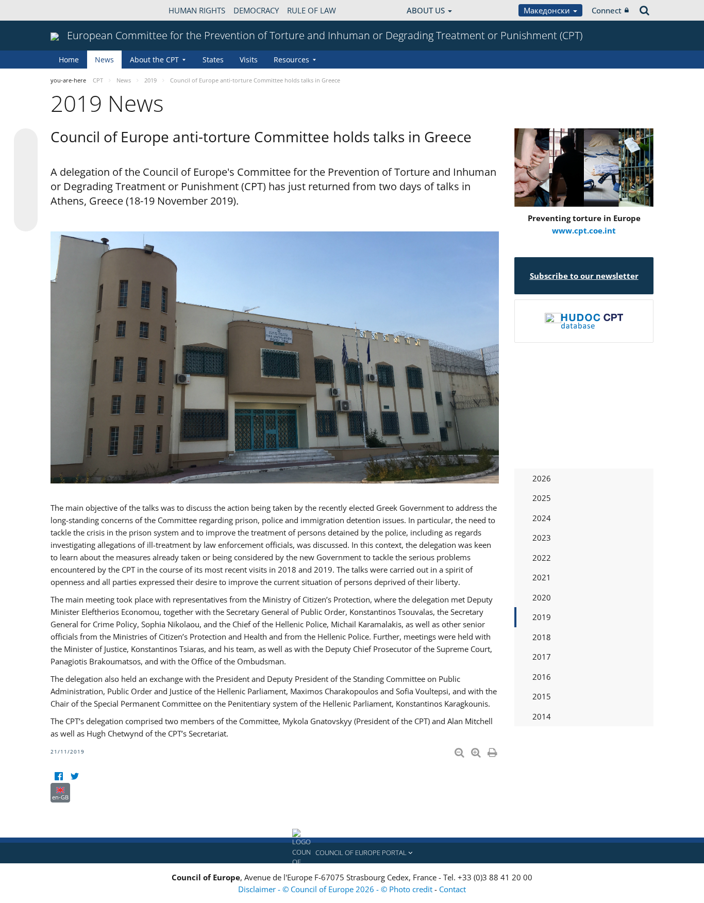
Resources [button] (291, 59)
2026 (541, 478)
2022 (541, 558)
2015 (541, 696)
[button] (352, 853)
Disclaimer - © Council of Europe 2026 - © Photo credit (336, 889)
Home (69, 59)
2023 (541, 537)
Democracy (256, 10)
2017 (541, 656)
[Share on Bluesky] (25, 141)
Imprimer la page (493, 750)
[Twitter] (74, 776)
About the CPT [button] (154, 59)
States (213, 59)
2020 (541, 597)
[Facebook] (58, 776)
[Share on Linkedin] (25, 200)
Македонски (548, 10)
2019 (541, 617)
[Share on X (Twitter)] (25, 161)
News (104, 59)
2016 (541, 677)
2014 (541, 716)
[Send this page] (25, 219)
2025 (541, 498)
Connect (607, 10)
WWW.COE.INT (76, 10)
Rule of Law (311, 10)
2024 (541, 518)
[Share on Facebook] (25, 180)
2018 (541, 637)
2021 (541, 577)
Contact (452, 889)
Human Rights (197, 10)
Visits (249, 59)
